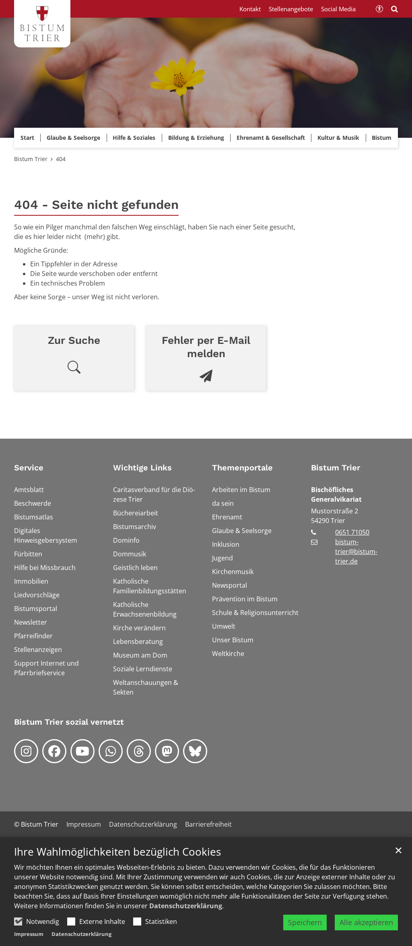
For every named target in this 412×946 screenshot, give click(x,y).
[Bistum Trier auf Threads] (139, 751)
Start (27, 137)
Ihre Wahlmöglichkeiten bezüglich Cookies (117, 851)
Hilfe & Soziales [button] (134, 137)
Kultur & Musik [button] (338, 137)
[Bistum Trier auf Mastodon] (167, 751)
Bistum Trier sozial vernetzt (69, 722)
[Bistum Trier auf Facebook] (54, 751)
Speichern (305, 922)
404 (61, 159)
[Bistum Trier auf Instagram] (26, 751)
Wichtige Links (142, 467)
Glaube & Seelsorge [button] (73, 137)
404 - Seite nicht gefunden (96, 204)
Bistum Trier (30, 159)
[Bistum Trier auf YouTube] (82, 751)
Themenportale (242, 467)
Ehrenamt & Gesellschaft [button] (271, 137)
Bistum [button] (381, 137)
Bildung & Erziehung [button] (196, 137)
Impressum (28, 934)
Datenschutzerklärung (185, 905)
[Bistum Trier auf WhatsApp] (111, 751)
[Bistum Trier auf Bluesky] (195, 751)
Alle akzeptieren (366, 922)
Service (28, 467)
